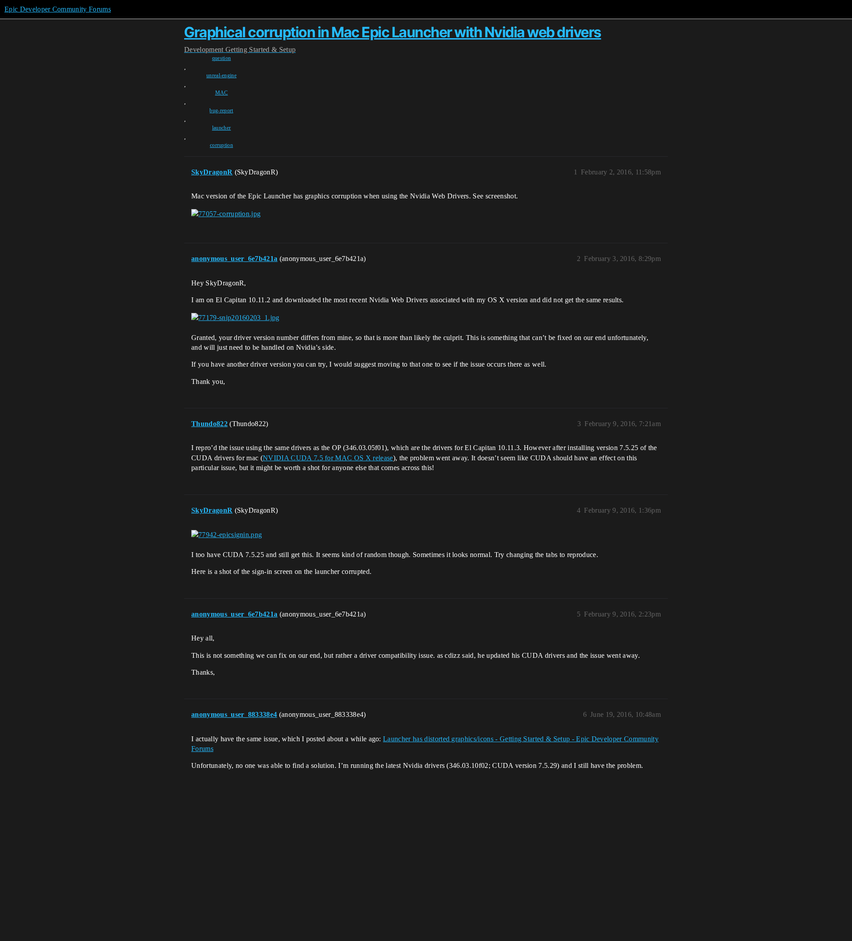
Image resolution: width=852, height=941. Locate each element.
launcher (221, 128)
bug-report (221, 110)
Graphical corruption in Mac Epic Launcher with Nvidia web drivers (392, 32)
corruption (221, 145)
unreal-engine (221, 75)
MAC (221, 93)
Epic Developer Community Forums (57, 9)
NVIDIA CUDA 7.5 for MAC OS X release (328, 458)
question (221, 58)
